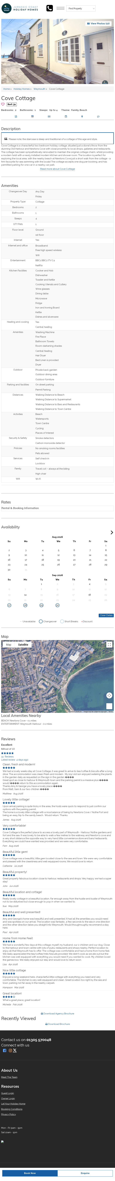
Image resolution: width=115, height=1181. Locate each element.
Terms (111, 712)
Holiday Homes (22, 89)
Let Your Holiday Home (13, 1103)
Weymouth (39, 89)
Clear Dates (106, 615)
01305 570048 (39, 1039)
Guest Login (7, 1093)
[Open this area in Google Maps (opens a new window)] (7, 711)
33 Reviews (7, 756)
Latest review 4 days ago (14, 759)
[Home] (44, 8)
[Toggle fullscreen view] (109, 645)
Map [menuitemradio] (8, 644)
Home (6, 89)
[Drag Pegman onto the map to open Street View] (109, 706)
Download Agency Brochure (58, 1013)
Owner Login (8, 1098)
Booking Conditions (11, 1109)
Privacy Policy (8, 1114)
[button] (110, 51)
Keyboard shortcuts (75, 712)
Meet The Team (9, 1077)
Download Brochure (58, 1024)
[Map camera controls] (109, 695)
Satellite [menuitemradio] (23, 644)
